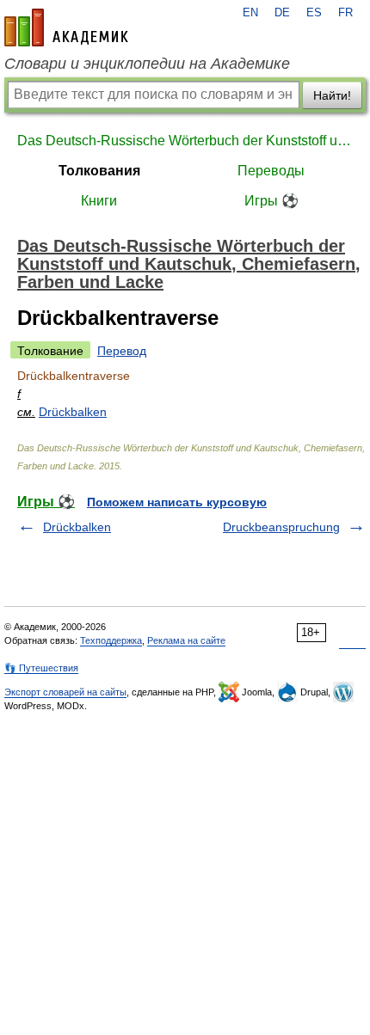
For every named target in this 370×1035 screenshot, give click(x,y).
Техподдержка (111, 640)
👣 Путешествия (41, 668)
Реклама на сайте (186, 640)
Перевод (121, 351)
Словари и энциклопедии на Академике (147, 63)
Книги (99, 200)
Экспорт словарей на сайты (65, 692)
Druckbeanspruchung (281, 527)
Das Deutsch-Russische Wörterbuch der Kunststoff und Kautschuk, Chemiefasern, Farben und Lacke (185, 140)
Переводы (271, 170)
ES (314, 13)
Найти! (332, 95)
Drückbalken (73, 412)
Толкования (99, 170)
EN (250, 13)
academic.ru (66, 27)
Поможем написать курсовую (177, 502)
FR (345, 13)
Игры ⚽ (271, 200)
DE (282, 13)
